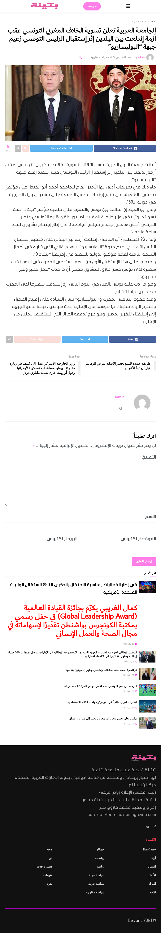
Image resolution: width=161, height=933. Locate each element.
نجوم (50, 883)
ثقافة (153, 892)
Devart (135, 920)
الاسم (150, 516)
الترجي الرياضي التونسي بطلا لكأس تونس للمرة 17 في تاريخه (100, 686)
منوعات (48, 875)
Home (153, 21)
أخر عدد (92, 6)
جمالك (100, 849)
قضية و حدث (45, 866)
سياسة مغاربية (139, 21)
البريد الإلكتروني (62, 538)
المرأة (152, 883)
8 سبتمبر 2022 (118, 57)
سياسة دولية (96, 875)
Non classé (149, 849)
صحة (50, 849)
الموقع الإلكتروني (138, 538)
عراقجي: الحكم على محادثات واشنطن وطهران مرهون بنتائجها (101, 670)
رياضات (99, 858)
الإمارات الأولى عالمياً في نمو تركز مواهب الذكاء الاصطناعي (102, 702)
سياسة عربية (96, 883)
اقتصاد (152, 866)
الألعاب (152, 875)
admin (141, 57)
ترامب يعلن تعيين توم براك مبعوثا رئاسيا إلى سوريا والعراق (103, 718)
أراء (153, 858)
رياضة (100, 866)
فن (51, 858)
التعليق (147, 457)
